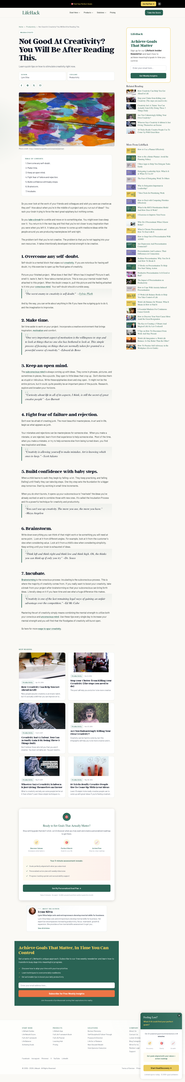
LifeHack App (58, 1031)
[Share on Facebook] (21, 85)
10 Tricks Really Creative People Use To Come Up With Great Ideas (89, 786)
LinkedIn (65, 1058)
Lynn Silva (25, 77)
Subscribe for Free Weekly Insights (66, 993)
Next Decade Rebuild (95, 1045)
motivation (38, 330)
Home (21, 27)
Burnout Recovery (94, 1031)
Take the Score (154, 12)
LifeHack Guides (28, 1031)
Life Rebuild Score (28, 1034)
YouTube (57, 1058)
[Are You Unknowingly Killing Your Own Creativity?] (91, 713)
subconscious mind (35, 371)
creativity (69, 262)
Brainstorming (28, 579)
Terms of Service (128, 1068)
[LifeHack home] (31, 12)
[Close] (159, 4)
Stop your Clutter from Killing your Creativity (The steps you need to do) (91, 683)
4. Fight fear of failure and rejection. (42, 177)
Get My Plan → (148, 4)
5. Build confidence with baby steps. (42, 182)
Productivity (30, 27)
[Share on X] (33, 85)
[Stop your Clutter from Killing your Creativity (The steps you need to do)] (91, 662)
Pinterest (45, 1058)
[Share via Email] (40, 85)
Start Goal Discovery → (161, 1068)
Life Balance (26, 1041)
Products (87, 12)
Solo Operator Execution (97, 1048)
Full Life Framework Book (62, 1034)
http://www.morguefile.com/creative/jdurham (46, 149)
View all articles (44, 928)
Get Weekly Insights (148, 75)
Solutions (100, 12)
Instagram (35, 1058)
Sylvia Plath (86, 293)
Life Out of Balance (95, 1041)
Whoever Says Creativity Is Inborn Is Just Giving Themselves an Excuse (41, 786)
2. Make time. (32, 168)
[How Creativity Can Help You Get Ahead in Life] (42, 666)
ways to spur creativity (49, 628)
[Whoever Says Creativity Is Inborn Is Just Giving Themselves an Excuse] (42, 766)
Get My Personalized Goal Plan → (66, 888)
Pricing (112, 12)
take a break (34, 219)
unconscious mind (50, 616)
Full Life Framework (29, 1038)
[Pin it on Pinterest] (27, 85)
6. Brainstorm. (32, 186)
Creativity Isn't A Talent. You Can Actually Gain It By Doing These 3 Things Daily (40, 740)
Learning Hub (58, 1041)
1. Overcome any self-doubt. (38, 163)
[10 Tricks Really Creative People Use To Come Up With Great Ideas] (91, 766)
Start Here (74, 12)
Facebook (26, 1058)
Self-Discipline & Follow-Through (100, 1034)
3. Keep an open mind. (35, 172)
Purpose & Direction (95, 1038)
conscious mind (42, 286)
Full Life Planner (59, 1038)
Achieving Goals (28, 1045)
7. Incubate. (31, 191)
